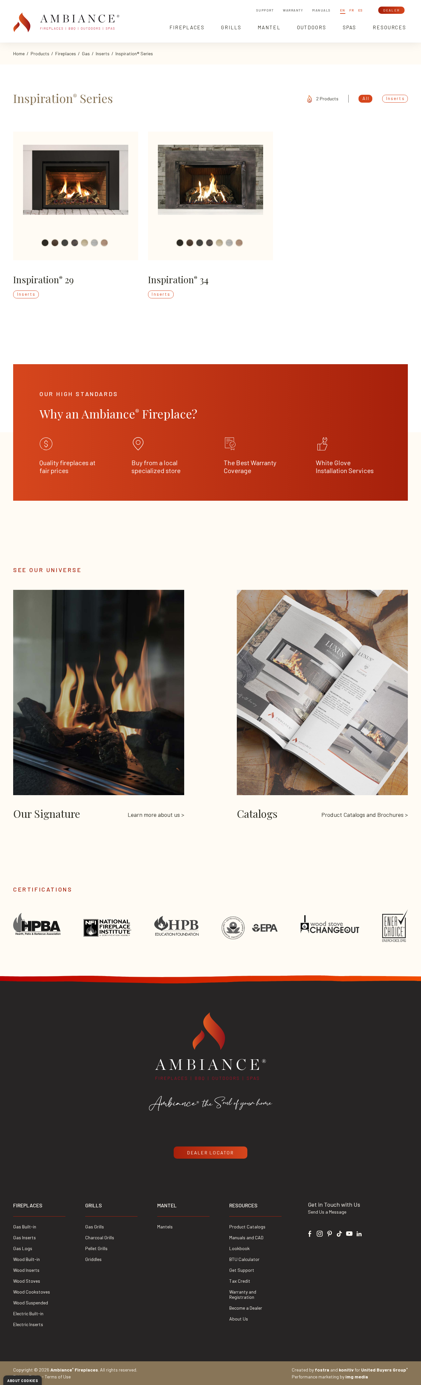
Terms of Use (58, 1376)
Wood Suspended (30, 1302)
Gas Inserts (24, 1237)
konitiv (346, 1369)
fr (351, 10)
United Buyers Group (384, 1369)
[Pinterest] (329, 1233)
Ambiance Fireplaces (74, 1369)
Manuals (321, 10)
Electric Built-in (28, 1313)
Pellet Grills (96, 1248)
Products (40, 53)
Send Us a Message (327, 1212)
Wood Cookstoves (31, 1292)
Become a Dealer (245, 1308)
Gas (86, 53)
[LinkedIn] (359, 1233)
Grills (93, 1205)
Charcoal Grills (99, 1237)
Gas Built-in (24, 1226)
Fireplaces (65, 53)
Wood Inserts (26, 1270)
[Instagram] (320, 1233)
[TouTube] (349, 1233)
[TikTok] (339, 1233)
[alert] (22, 1380)
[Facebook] (310, 1233)
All (365, 98)
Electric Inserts (28, 1324)
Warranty (293, 10)
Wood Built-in (26, 1259)
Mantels (165, 1226)
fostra (322, 1369)
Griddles (93, 1259)
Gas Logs (22, 1248)
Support (265, 10)
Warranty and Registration (242, 1294)
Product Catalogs (247, 1226)
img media (356, 1376)
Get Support (241, 1270)
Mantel (167, 1205)
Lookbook (239, 1248)
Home (19, 53)
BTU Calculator (244, 1259)
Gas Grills (94, 1226)
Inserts (103, 53)
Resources (243, 1205)
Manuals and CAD (246, 1237)
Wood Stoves (26, 1281)
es (360, 10)
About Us (238, 1319)
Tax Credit (239, 1281)
